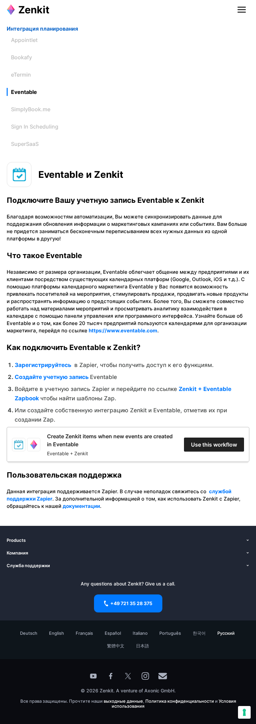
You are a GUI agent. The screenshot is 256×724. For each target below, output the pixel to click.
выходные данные (123, 701)
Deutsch (28, 633)
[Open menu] (241, 9)
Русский (226, 633)
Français (84, 633)
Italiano (140, 633)
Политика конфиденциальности (179, 701)
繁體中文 (115, 645)
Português (170, 633)
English (56, 633)
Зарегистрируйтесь (44, 365)
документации (81, 506)
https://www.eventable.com (123, 330)
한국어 (199, 633)
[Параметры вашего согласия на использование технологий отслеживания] (244, 712)
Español (113, 633)
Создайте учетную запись (52, 377)
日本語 (142, 645)
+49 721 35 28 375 (131, 603)
